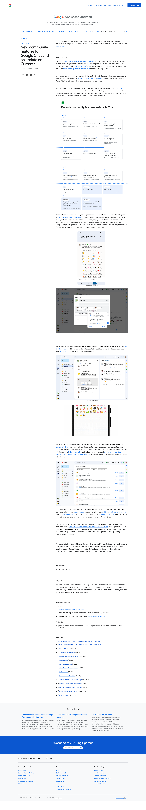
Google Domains (99, 773)
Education (89, 31)
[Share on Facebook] (31, 75)
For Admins (98, 5)
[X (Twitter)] (43, 758)
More (99, 31)
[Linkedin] (47, 758)
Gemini (62, 31)
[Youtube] (39, 758)
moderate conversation (118, 512)
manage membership (66, 514)
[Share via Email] (23, 75)
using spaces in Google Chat (97, 616)
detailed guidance (79, 66)
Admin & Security (75, 31)
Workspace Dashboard (25, 781)
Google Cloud (98, 770)
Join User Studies (99, 784)
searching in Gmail (62, 447)
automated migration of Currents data (76, 69)
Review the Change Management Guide (71, 609)
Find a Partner (60, 778)
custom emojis (64, 351)
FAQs (57, 784)
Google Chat (30, 68)
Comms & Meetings (27, 31)
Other (36, 68)
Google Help (22, 778)
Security (58, 770)
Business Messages (100, 781)
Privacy (56, 797)
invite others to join (75, 452)
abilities (104, 512)
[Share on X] (35, 75)
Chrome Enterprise (100, 776)
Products (90, 5)
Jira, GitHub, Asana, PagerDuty (80, 527)
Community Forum (24, 776)
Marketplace (60, 781)
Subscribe (134, 5)
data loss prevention (106, 514)
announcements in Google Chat (70, 217)
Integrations (60, 786)
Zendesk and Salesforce (99, 527)
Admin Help (22, 770)
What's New (22, 784)
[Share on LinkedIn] (27, 75)
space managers (79, 512)
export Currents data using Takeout (90, 78)
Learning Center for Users (26, 773)
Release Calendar (118, 5)
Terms (60, 797)
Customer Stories (61, 773)
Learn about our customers (102, 715)
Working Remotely (62, 776)
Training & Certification (63, 789)
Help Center (107, 5)
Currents (23, 68)
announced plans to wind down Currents (79, 61)
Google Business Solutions (102, 778)
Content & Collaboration (46, 31)
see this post (60, 46)
